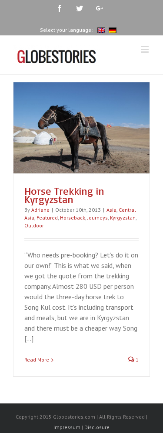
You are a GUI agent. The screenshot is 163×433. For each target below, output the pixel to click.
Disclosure (97, 427)
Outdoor (34, 225)
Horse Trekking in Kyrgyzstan (64, 195)
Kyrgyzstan (123, 217)
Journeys (97, 217)
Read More (36, 359)
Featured (47, 217)
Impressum (66, 427)
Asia (111, 209)
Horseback (72, 217)
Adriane (40, 209)
